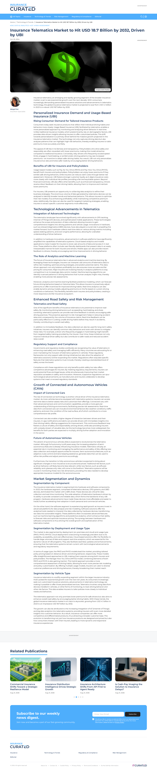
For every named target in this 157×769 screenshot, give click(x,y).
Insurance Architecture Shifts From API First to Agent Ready (93, 687)
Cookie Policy (64, 765)
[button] (74, 697)
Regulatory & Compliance (81, 17)
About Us (44, 765)
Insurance (27, 17)
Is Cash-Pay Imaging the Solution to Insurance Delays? (128, 687)
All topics (16, 17)
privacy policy (119, 722)
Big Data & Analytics (20, 25)
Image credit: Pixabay (103, 90)
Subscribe (132, 714)
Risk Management (61, 17)
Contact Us (53, 765)
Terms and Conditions (91, 765)
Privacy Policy (76, 765)
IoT (32, 25)
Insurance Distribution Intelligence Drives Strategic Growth (60, 687)
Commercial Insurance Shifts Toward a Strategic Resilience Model (23, 687)
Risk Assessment (42, 25)
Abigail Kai (14, 109)
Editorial (98, 17)
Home (12, 22)
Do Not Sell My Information (109, 765)
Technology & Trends (43, 17)
